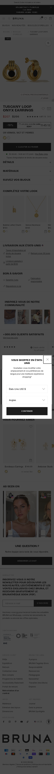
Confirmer (27, 411)
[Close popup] (47, 359)
